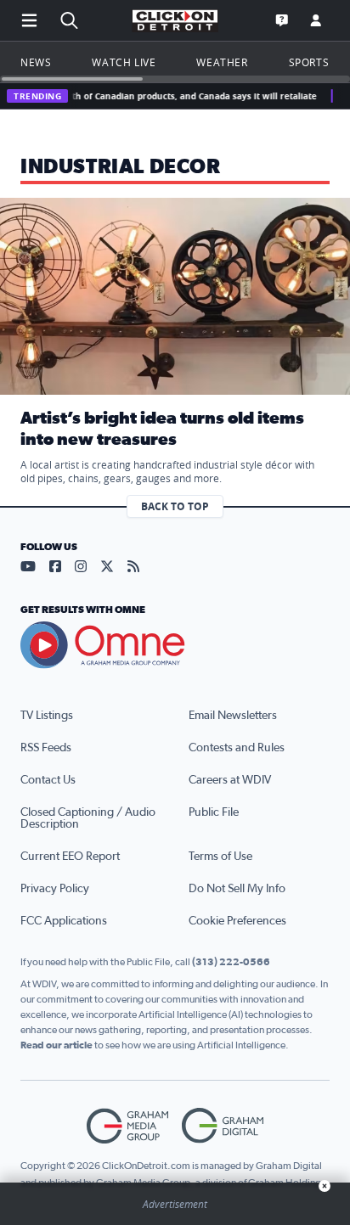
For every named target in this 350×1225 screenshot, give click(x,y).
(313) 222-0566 (231, 962)
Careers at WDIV (230, 780)
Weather (221, 62)
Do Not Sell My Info (237, 889)
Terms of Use (220, 857)
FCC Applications (63, 921)
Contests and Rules (237, 748)
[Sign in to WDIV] (316, 20)
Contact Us (48, 780)
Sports (309, 62)
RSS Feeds (45, 748)
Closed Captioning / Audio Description (87, 818)
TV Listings (46, 716)
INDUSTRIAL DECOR (120, 167)
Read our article (56, 1045)
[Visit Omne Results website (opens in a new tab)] (175, 645)
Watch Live (123, 62)
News (35, 62)
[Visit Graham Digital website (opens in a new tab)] (222, 1126)
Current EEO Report (70, 857)
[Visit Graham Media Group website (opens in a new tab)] (127, 1126)
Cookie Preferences (237, 921)
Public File (214, 812)
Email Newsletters (233, 716)
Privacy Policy (54, 889)
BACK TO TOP (175, 506)
